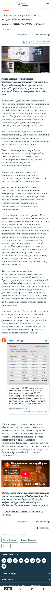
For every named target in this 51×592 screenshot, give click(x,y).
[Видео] (31, 589)
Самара (5, 11)
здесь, (27, 499)
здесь (37, 499)
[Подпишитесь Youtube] (21, 560)
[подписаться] (3, 566)
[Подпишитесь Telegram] (26, 560)
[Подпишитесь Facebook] (9, 560)
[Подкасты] (44, 560)
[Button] (22, 34)
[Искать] (43, 589)
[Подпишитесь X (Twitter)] (15, 560)
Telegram (6, 515)
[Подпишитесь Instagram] (32, 560)
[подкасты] (20, 589)
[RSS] (38, 560)
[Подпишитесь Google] (3, 560)
